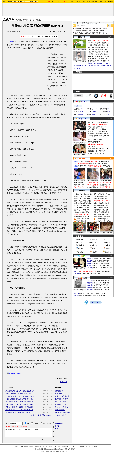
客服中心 (51, 447)
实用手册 (94, 248)
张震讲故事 (101, 161)
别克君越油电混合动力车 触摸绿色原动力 (19, 391)
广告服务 (44, 447)
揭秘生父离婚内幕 (106, 180)
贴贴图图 (89, 283)
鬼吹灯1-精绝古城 (83, 164)
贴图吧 (76, 114)
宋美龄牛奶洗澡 (78, 33)
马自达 (88, 66)
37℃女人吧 (103, 114)
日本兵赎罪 (103, 28)
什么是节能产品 (60, 402)
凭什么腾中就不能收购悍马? (100, 47)
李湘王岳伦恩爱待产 (94, 146)
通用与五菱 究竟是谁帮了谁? (99, 54)
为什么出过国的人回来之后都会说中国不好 (93, 293)
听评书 (76, 161)
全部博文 (94, 447)
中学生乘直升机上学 (79, 49)
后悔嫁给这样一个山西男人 (101, 287)
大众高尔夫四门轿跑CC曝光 (100, 58)
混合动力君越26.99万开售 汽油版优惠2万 (19, 393)
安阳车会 (89, 263)
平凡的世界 (98, 164)
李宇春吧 (90, 109)
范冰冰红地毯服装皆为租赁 (82, 201)
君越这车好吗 (60, 410)
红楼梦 (107, 161)
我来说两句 (53, 31)
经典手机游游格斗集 (95, 166)
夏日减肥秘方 (94, 31)
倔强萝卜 (90, 127)
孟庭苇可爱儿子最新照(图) (101, 212)
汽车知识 (108, 252)
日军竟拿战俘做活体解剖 (81, 205)
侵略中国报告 (103, 33)
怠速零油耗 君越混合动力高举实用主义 (19, 402)
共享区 (76, 166)
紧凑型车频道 (80, 245)
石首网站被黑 (77, 31)
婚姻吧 (89, 114)
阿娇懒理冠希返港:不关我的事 (97, 151)
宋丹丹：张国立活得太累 (95, 140)
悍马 (81, 66)
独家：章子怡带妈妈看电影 (102, 194)
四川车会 (89, 265)
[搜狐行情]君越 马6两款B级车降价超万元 (19, 396)
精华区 (57, 426)
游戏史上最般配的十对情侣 (102, 216)
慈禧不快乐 (95, 33)
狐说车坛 (89, 258)
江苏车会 (89, 268)
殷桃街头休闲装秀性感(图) (82, 198)
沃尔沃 (106, 63)
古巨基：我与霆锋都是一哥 (96, 153)
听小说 (76, 164)
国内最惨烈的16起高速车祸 (88, 271)
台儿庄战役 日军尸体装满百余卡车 (98, 131)
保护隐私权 (65, 447)
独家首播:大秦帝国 (93, 122)
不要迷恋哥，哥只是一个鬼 (101, 280)
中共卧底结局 (87, 33)
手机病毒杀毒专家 (83, 166)
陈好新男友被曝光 (105, 187)
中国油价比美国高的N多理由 (100, 56)
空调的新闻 (59, 391)
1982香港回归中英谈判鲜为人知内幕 (98, 136)
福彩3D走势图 (106, 166)
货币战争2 (105, 164)
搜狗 (36, 1)
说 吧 (85, 101)
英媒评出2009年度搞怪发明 (101, 283)
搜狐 (14, 1)
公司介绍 (81, 447)
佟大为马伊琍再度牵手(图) (101, 196)
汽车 (72, 1)
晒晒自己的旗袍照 (85, 295)
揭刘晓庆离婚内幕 (92, 182)
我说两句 (110, 1)
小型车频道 (79, 242)
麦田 (94, 127)
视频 (88, 1)
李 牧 (89, 54)
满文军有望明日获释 (94, 142)
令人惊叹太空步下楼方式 (103, 221)
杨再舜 (90, 56)
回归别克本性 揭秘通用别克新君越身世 (19, 407)
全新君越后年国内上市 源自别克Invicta (19, 404)
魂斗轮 (32, 20)
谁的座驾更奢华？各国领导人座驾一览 (91, 273)
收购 (78, 68)
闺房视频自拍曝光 (79, 143)
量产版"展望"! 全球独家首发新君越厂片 (19, 410)
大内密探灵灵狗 (92, 129)
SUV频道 (107, 245)
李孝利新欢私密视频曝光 (101, 210)
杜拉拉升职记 (93, 161)
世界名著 (92, 164)
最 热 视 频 (83, 119)
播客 (92, 1)
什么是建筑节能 (60, 404)
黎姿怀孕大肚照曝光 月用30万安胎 (98, 149)
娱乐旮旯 (89, 285)
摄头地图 (81, 248)
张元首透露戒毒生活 (102, 219)
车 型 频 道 (79, 236)
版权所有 (73, 449)
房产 (76, 1)
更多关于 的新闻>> (41, 415)
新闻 (83, 23)
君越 (11, 42)
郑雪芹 (90, 52)
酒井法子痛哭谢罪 (106, 233)
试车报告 (38, 20)
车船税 (96, 63)
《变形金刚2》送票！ (82, 219)
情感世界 (89, 287)
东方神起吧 (103, 111)
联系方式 (57, 447)
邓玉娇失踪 (87, 28)
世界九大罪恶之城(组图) (101, 207)
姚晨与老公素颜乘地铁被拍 (82, 203)
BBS (105, 1)
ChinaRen (20, 1)
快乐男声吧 (103, 109)
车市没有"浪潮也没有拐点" (100, 49)
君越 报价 (58, 393)
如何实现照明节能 (61, 399)
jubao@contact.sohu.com (63, 451)
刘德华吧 (90, 111)
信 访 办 (108, 248)
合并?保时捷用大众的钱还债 (100, 43)
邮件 (96, 1)
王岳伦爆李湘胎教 (81, 221)
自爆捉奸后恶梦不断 (79, 154)
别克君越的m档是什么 (63, 412)
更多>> (110, 37)
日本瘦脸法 (102, 31)
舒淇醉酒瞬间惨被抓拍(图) (101, 203)
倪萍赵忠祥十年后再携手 (101, 198)
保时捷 (78, 66)
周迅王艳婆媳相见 (92, 185)
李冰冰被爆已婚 (93, 180)
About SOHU (73, 447)
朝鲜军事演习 (96, 28)
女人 (84, 1)
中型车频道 (93, 240)
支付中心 (31, 447)
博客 (100, 1)
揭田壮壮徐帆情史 (79, 180)
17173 (25, 1)
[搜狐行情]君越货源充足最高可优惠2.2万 (19, 412)
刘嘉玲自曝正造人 (92, 187)
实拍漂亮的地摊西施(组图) (101, 205)
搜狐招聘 (38, 447)
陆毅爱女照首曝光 (105, 185)
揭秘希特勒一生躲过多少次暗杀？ (98, 133)
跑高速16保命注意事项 (103, 271)
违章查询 (81, 252)
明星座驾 (89, 261)
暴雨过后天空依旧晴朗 (98, 295)
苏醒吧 (76, 111)
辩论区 (57, 429)
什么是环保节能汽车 (62, 396)
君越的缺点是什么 (61, 407)
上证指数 (77, 109)
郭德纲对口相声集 (83, 161)
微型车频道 (79, 240)
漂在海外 (76, 293)
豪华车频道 (93, 245)
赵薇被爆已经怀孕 (79, 182)
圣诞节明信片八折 (79, 187)
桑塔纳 (107, 66)
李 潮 (89, 45)
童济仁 (90, 58)
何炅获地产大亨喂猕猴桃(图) (83, 194)
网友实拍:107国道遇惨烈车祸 (101, 263)
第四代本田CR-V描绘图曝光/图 (100, 61)
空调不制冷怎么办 (61, 415)
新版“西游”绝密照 (79, 233)
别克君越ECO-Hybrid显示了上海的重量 (19, 399)
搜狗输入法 (24, 447)
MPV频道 (107, 242)
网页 (87, 23)
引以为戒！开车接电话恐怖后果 (102, 268)
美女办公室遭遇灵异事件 (81, 210)
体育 (53, 1)
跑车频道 (107, 240)
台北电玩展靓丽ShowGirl (81, 216)
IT (69, 1)
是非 (89, 61)
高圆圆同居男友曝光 (79, 61)
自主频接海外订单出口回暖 (100, 52)
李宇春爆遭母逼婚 (79, 185)
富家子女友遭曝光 (79, 268)
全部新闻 (87, 447)
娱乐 (59, 1)
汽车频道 (19, 20)
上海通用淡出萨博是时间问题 (100, 45)
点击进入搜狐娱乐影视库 (101, 214)
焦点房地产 (31, 1)
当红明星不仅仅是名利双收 (101, 285)
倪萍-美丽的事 (102, 129)
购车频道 (26, 20)
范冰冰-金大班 (103, 122)
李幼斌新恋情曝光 (105, 182)
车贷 (84, 66)
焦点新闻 (89, 280)
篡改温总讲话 (86, 31)
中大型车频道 (93, 242)
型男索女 (89, 289)
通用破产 (98, 66)
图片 (100, 23)
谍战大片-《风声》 (79, 131)
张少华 (90, 43)
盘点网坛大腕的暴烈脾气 (81, 207)
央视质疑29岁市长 (78, 28)
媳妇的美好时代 (101, 127)
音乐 (95, 23)
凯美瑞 (93, 66)
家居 (80, 1)
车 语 (89, 40)
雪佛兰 (103, 66)
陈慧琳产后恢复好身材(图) (82, 196)
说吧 (104, 23)
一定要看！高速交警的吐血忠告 (102, 258)
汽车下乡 (101, 63)
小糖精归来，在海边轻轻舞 (101, 289)
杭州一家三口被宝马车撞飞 (101, 261)
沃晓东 (90, 47)
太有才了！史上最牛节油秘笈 (102, 265)
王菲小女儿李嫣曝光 (93, 233)
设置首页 (17, 447)
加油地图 (94, 252)
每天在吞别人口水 (79, 290)
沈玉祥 (90, 49)
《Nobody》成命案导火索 (82, 212)
